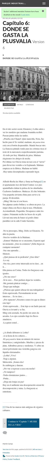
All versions (37, 449)
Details (20, 105)
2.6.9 (22, 456)
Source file (9, 108)
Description (9, 105)
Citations (30, 105)
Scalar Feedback (14, 459)
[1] (42, 181)
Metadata (6, 453)
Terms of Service (31, 456)
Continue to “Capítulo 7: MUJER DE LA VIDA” (22, 423)
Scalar (17, 456)
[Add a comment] (6, 433)
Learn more (25, 14)
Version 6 (6, 449)
